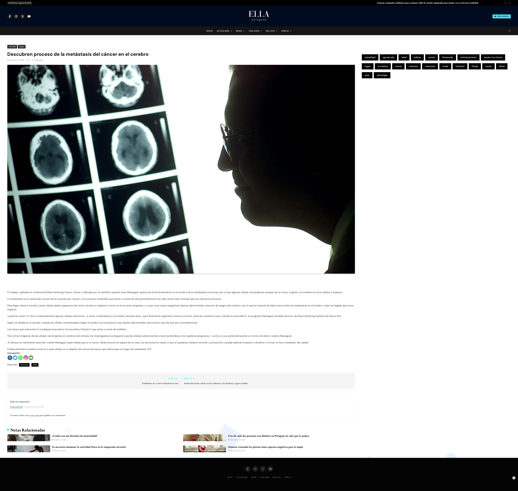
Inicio (210, 31)
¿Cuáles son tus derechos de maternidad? (74, 436)
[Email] (31, 357)
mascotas (430, 66)
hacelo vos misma (493, 57)
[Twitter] (15, 357)
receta (488, 66)
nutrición (460, 66)
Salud (21, 47)
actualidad (370, 57)
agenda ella (388, 57)
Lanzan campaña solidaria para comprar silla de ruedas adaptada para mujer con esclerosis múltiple (427, 3)
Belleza (270, 31)
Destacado (24, 364)
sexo (367, 75)
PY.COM (12, 47)
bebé (404, 57)
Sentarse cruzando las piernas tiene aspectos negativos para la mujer (265, 447)
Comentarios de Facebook (34, 406)
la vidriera (383, 66)
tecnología (382, 75)
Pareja (285, 31)
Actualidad (223, 31)
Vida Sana (254, 31)
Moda (239, 31)
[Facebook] (10, 357)
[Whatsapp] (20, 357)
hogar (368, 66)
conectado (34, 415)
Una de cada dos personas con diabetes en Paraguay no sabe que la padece (268, 436)
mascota (413, 66)
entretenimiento (468, 57)
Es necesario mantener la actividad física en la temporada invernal (89, 447)
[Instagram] (25, 357)
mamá (398, 66)
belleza (417, 57)
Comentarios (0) (16, 406)
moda (445, 66)
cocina (431, 57)
